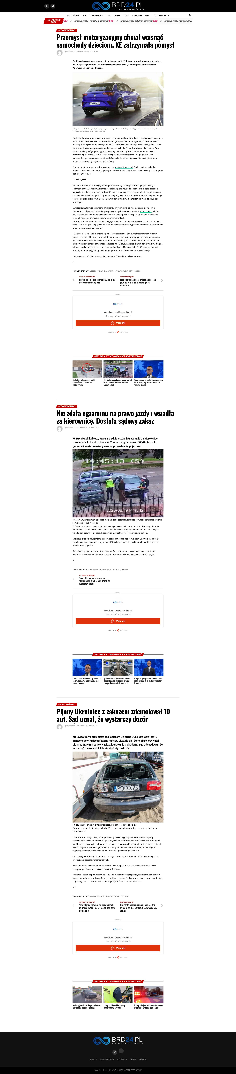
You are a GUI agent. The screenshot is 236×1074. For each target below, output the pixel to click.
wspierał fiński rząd (124, 167)
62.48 (141, 21)
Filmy (85, 15)
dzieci (93, 271)
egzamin (94, 569)
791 (174, 21)
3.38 (97, 21)
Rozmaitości (137, 15)
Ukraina (124, 896)
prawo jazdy (122, 271)
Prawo (126, 15)
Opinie (108, 15)
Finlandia (102, 271)
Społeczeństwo (73, 15)
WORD (125, 569)
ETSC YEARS (146, 211)
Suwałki (117, 569)
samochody (135, 271)
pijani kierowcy (98, 896)
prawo (111, 271)
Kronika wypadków (162, 15)
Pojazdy (148, 15)
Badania (117, 15)
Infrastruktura (96, 15)
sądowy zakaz (113, 896)
